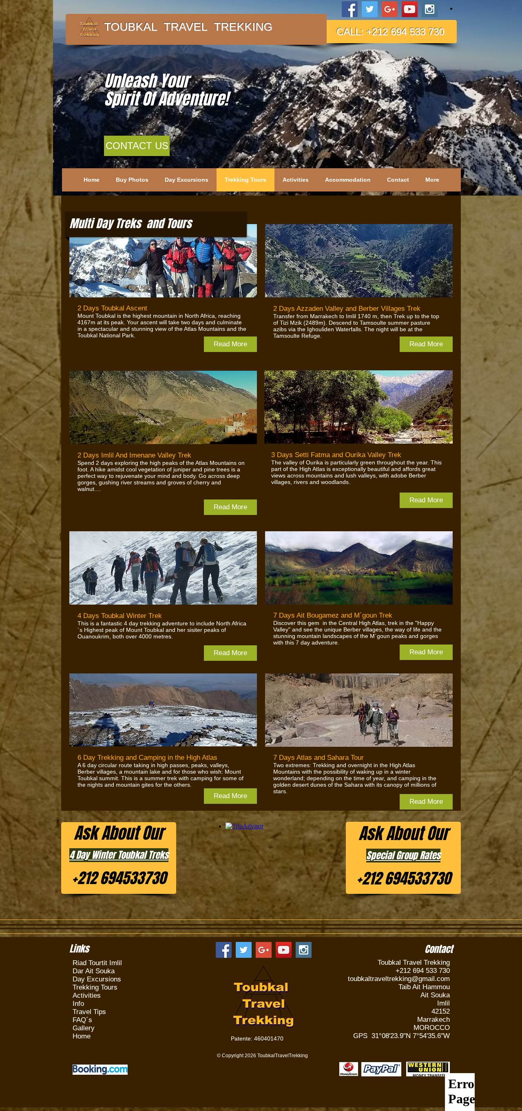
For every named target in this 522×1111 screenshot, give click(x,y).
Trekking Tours (95, 987)
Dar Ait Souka (94, 971)
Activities (87, 995)
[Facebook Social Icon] (350, 9)
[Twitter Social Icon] (370, 9)
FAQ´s (82, 1020)
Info (78, 1004)
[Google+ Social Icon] (390, 9)
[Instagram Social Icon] (430, 9)
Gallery (84, 1028)
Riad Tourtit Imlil (97, 963)
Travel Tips (89, 1012)
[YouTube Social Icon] (410, 9)
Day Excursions (97, 979)
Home (82, 1036)
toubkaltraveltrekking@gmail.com (399, 979)
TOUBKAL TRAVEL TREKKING (188, 26)
